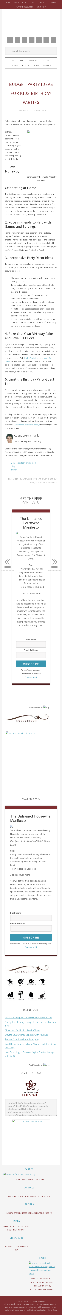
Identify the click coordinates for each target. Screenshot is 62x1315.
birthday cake (43, 479)
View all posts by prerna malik (25, 462)
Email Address (31, 650)
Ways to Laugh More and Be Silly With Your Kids (26, 1034)
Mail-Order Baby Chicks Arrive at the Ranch (29, 1196)
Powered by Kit (31, 677)
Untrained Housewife (31, 22)
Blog (13, 466)
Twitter (14, 469)
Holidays (22, 479)
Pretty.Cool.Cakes (32, 358)
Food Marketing (34, 707)
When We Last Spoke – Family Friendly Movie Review (28, 1017)
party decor (52, 483)
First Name (30, 639)
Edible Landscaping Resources (29, 1180)
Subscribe (31, 664)
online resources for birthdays (27, 424)
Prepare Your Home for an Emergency (22, 1039)
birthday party (41, 483)
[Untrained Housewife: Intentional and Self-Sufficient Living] (31, 1097)
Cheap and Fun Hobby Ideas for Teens (22, 1030)
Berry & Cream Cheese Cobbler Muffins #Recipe (29, 1213)
